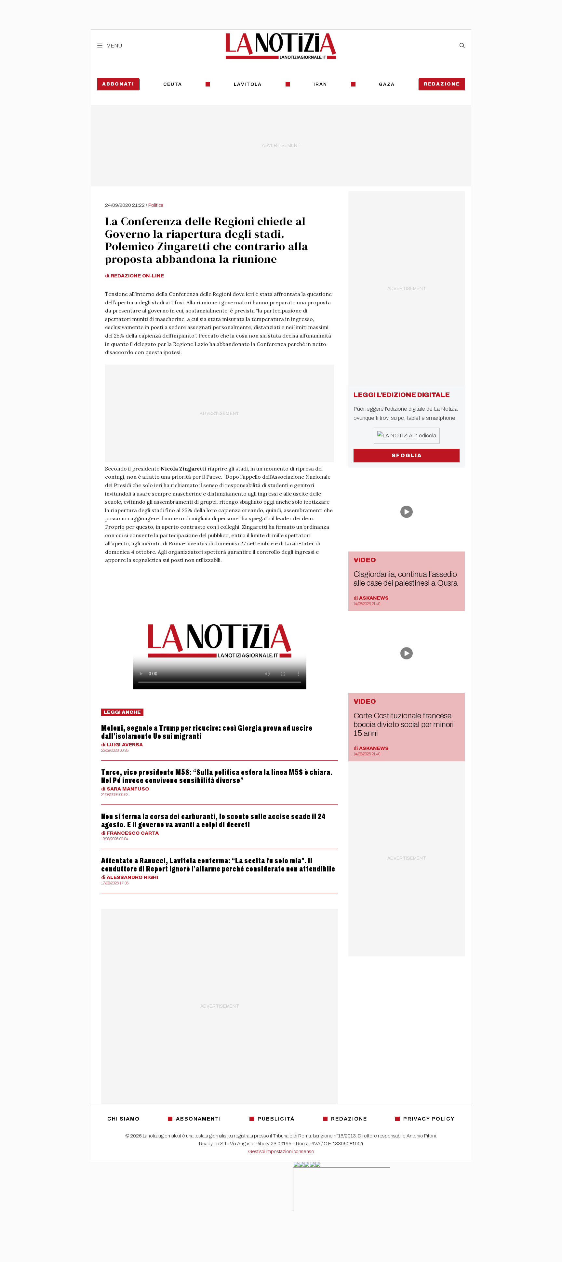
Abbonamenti (198, 1119)
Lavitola (248, 84)
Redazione (442, 84)
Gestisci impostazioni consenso (281, 1151)
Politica (155, 205)
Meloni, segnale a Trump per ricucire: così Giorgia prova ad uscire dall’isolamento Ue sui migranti (207, 732)
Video (365, 560)
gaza (387, 84)
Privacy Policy (429, 1119)
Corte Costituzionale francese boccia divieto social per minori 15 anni (404, 724)
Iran (320, 84)
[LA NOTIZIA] (281, 46)
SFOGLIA (407, 455)
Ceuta (172, 84)
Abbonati (118, 84)
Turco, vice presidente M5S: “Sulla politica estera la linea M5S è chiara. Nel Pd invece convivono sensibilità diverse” (217, 776)
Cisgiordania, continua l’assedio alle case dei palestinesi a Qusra (406, 578)
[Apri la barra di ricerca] (462, 46)
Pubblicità (276, 1119)
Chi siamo (123, 1119)
